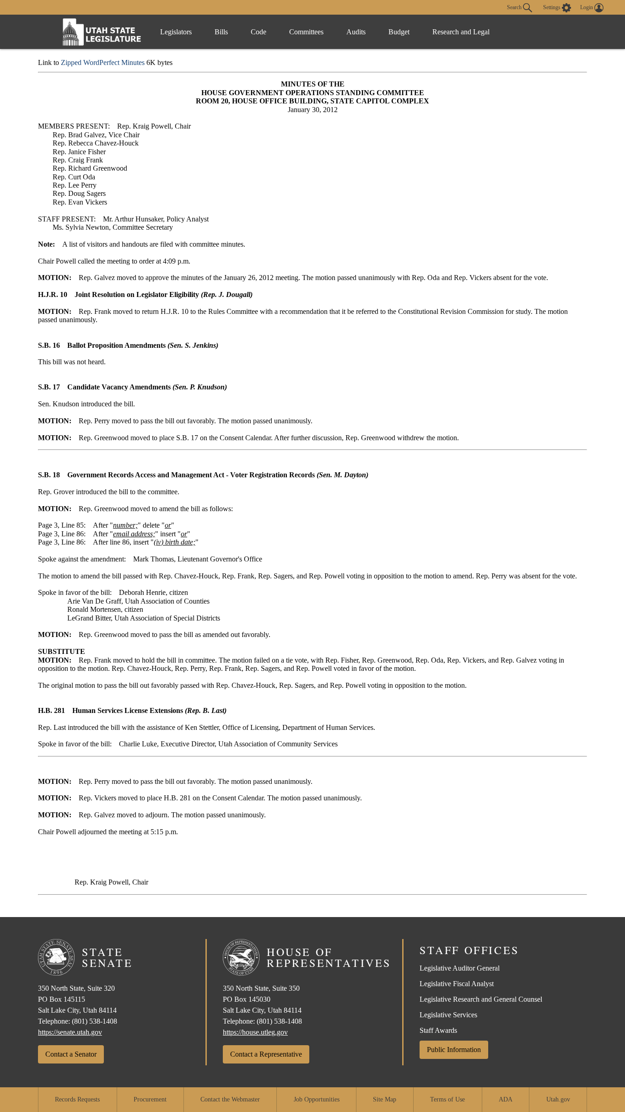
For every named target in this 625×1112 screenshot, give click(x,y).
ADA (505, 1099)
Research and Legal (461, 32)
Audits (356, 32)
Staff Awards (438, 1030)
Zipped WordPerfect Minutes (103, 62)
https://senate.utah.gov (70, 1032)
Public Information (454, 1049)
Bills (221, 32)
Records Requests (77, 1099)
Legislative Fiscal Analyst (457, 984)
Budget (398, 32)
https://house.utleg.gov (255, 1032)
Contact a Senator (71, 1054)
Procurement (150, 1099)
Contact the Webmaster (230, 1099)
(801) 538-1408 (94, 1021)
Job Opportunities (316, 1099)
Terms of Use (447, 1099)
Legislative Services (448, 1015)
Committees (306, 32)
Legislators (176, 32)
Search (515, 7)
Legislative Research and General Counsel (481, 999)
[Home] (102, 32)
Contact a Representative (266, 1054)
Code (258, 32)
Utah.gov (558, 1099)
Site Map (384, 1099)
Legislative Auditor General (460, 968)
